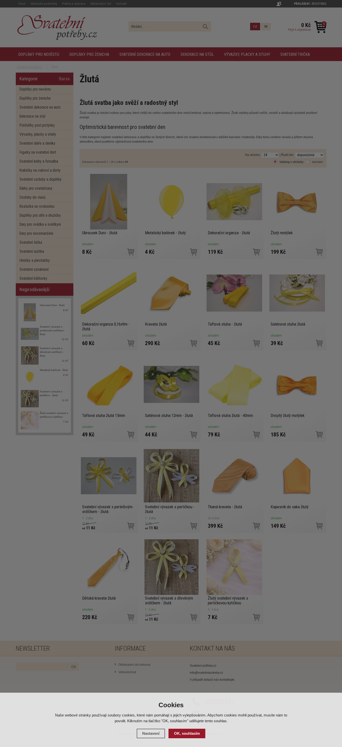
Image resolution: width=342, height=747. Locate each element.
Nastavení (150, 733)
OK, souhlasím (187, 733)
